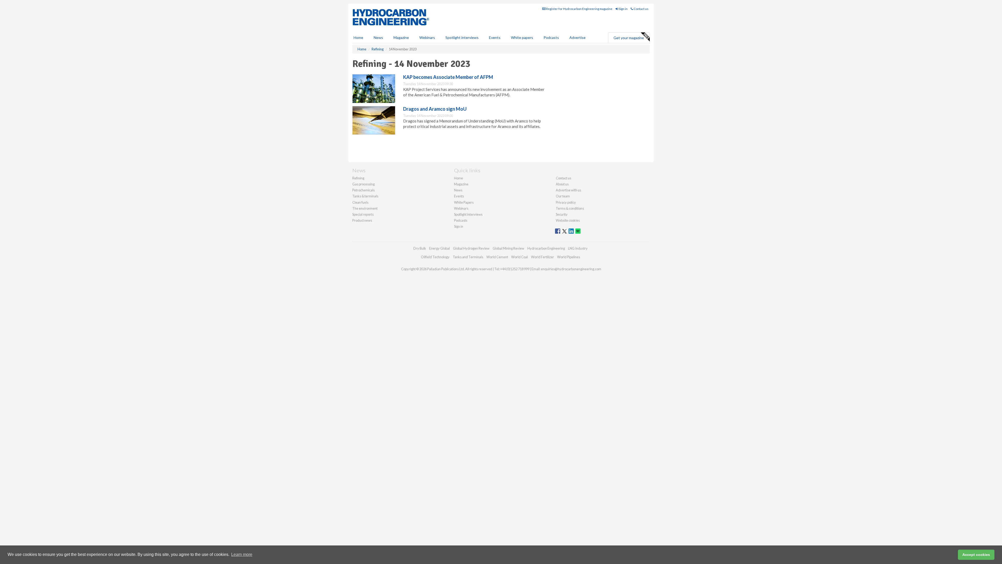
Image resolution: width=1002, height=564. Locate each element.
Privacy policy (566, 202)
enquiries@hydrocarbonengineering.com (571, 269)
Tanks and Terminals (468, 257)
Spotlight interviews (462, 37)
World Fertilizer (542, 257)
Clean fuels (360, 202)
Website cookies (568, 220)
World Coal (519, 257)
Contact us (640, 8)
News (458, 190)
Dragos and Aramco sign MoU (435, 109)
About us (562, 184)
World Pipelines (568, 257)
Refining (358, 178)
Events (494, 37)
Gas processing (363, 184)
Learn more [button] (241, 554)
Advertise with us (568, 190)
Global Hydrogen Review (471, 248)
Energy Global (439, 248)
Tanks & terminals (365, 196)
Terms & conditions (570, 208)
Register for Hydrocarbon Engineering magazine (579, 8)
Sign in (623, 8)
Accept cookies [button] (976, 555)
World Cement (497, 257)
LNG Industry (578, 248)
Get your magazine (628, 38)
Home (358, 37)
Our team (563, 196)
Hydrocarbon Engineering (546, 248)
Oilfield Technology (435, 257)
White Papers (464, 202)
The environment (365, 208)
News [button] (378, 37)
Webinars (427, 37)
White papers (522, 37)
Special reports (363, 214)
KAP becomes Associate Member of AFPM (448, 77)
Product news (362, 220)
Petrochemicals (363, 190)
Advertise (577, 37)
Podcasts (551, 37)
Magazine (401, 37)
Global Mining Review (508, 248)
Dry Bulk (419, 248)
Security (562, 214)
